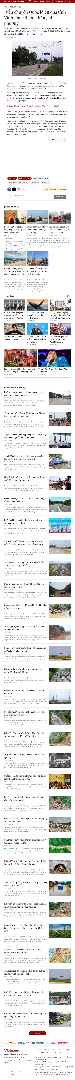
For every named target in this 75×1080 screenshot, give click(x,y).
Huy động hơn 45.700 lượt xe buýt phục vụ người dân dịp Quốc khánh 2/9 (23, 671)
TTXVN (43, 1053)
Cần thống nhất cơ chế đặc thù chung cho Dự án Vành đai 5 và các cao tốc (25, 841)
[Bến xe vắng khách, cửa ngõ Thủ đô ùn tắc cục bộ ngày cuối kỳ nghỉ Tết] (60, 217)
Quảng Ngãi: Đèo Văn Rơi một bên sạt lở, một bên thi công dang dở (24, 585)
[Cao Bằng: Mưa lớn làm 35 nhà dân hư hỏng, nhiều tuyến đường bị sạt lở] (60, 955)
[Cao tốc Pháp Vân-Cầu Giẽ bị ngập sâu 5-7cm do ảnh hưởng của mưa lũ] (60, 717)
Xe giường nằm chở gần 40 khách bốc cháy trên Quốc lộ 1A (25, 756)
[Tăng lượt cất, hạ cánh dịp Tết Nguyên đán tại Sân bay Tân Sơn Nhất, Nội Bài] (60, 976)
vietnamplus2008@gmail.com (48, 1069)
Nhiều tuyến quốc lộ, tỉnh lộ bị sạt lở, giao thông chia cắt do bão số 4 (25, 884)
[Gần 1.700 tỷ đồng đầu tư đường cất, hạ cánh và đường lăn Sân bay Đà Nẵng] (60, 653)
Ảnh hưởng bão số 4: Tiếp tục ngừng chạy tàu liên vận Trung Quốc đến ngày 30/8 (24, 457)
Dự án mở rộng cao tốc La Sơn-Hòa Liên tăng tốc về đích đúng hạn (24, 500)
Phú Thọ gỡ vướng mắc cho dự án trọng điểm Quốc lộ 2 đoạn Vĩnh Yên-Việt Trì (24, 479)
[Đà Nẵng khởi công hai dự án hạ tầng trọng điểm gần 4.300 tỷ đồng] (60, 525)
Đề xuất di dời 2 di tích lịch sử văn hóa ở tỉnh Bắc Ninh (24, 692)
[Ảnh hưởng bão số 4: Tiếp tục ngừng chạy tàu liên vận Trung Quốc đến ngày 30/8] (60, 461)
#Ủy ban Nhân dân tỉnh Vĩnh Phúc (19, 182)
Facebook (9, 189)
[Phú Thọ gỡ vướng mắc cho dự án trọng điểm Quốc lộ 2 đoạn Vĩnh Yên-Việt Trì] (60, 483)
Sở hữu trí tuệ (39, 1050)
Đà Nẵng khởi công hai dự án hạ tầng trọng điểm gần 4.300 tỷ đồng (23, 521)
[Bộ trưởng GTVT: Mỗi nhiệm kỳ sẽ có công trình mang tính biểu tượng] (15, 217)
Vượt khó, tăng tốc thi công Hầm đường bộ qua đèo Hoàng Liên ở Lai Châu (25, 862)
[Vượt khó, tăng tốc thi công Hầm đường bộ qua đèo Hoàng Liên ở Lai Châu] (60, 867)
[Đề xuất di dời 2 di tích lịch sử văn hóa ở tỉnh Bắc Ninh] (60, 696)
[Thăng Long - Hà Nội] (62, 2)
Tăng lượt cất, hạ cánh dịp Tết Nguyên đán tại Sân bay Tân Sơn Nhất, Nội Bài (24, 972)
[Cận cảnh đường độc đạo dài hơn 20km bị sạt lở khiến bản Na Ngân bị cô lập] (60, 909)
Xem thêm (37, 1033)
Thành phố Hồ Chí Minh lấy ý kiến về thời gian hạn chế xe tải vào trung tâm (24, 415)
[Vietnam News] (25, 1043)
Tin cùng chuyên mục (16, 387)
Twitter (14, 189)
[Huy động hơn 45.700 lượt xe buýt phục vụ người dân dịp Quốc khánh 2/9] (60, 675)
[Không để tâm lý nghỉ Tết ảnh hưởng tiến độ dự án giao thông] (33, 106)
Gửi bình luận (60, 197)
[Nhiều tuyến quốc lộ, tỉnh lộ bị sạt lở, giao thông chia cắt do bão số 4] (60, 888)
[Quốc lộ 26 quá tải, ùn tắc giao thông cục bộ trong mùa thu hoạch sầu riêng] (60, 998)
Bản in (19, 189)
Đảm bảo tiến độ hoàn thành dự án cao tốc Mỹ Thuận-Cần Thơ (37, 271)
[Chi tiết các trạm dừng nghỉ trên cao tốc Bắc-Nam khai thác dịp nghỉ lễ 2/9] (60, 568)
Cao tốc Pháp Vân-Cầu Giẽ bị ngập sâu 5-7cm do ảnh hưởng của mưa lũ (24, 713)
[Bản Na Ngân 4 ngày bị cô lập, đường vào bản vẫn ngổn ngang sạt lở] (60, 803)
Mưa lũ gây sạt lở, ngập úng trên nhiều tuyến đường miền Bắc (24, 628)
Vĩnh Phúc (47, 182)
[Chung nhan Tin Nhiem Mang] (19, 1073)
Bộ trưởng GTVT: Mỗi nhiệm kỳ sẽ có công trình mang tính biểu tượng (13, 231)
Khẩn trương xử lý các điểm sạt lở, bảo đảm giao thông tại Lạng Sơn (25, 607)
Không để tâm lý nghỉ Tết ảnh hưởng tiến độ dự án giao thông (37, 229)
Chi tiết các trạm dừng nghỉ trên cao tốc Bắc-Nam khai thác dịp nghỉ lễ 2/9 (24, 564)
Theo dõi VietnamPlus (49, 189)
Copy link (23, 189)
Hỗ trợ (63, 1050)
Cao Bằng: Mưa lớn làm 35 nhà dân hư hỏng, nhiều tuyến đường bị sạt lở (23, 951)
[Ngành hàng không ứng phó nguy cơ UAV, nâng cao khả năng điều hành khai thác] (60, 440)
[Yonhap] (10, 1043)
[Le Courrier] (38, 1043)
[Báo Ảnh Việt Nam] (50, 1043)
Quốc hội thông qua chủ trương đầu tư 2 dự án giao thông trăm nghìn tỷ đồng (25, 777)
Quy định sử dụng (50, 1050)
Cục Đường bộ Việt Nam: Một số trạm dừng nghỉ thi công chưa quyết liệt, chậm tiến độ (23, 543)
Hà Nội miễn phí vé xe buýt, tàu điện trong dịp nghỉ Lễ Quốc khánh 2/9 (25, 1015)
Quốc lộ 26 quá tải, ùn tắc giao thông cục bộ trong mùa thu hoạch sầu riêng (23, 993)
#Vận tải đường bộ (25, 178)
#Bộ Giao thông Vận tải (41, 178)
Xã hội (6, 7)
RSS (59, 1050)
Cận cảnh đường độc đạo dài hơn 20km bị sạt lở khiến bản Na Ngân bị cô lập (25, 905)
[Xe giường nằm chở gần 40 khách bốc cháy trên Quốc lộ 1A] (60, 760)
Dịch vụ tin (50, 1053)
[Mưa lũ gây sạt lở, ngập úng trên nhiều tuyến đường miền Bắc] (60, 632)
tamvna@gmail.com (41, 1064)
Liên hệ (65, 1053)
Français (42, 1)
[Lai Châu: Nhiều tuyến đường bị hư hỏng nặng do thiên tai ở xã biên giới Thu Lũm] (60, 739)
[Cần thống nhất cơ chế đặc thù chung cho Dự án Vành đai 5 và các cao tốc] (60, 845)
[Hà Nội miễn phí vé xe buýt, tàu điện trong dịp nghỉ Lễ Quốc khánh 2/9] (60, 1019)
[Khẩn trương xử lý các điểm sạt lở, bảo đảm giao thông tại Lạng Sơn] (60, 611)
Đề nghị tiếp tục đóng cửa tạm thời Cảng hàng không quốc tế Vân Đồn (14, 271)
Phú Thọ (36, 182)
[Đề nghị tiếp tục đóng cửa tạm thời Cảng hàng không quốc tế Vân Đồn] (15, 258)
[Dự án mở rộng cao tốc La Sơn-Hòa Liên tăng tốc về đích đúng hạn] (60, 504)
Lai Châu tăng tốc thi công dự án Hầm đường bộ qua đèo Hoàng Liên (25, 820)
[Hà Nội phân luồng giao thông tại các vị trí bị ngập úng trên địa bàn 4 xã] (60, 397)
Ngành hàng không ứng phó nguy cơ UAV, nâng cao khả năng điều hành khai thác (25, 436)
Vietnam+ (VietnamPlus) (18, 1)
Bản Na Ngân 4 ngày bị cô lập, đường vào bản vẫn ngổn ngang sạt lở (24, 798)
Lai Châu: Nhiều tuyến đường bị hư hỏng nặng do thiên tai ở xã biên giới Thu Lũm (24, 734)
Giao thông (16, 7)
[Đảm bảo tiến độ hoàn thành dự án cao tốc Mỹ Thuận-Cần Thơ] (37, 258)
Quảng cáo (58, 1053)
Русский (58, 1)
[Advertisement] (37, 157)
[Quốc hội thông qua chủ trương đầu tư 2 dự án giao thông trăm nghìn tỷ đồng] (60, 781)
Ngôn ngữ (70, 1050)
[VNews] (59, 1043)
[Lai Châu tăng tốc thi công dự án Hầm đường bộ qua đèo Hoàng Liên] (60, 824)
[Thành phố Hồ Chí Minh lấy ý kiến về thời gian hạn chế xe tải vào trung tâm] (60, 419)
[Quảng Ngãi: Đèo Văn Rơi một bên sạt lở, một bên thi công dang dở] (60, 589)
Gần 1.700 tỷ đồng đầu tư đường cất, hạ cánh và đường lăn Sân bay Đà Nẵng (25, 649)
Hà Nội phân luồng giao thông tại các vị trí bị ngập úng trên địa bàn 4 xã (24, 393)
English (36, 1)
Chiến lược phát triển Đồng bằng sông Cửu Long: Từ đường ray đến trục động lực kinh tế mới (24, 928)
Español (48, 1)
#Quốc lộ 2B (12, 178)
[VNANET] (66, 1043)
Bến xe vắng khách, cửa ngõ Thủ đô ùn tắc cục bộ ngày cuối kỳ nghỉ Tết (60, 229)
